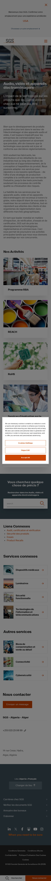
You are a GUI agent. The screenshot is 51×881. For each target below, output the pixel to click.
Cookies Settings (25, 443)
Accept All (25, 458)
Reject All (25, 450)
